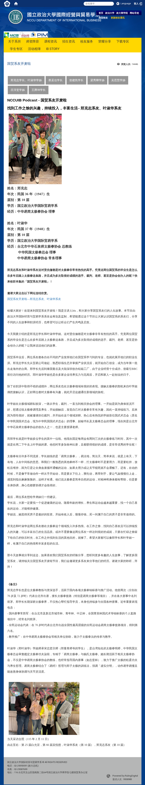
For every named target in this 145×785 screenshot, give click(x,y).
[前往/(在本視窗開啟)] (56, 16)
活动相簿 (34, 49)
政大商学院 (122, 13)
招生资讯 (68, 41)
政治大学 (109, 13)
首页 (101, 13)
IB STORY (52, 49)
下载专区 (122, 41)
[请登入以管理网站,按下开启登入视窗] (7, 3)
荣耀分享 (104, 41)
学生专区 (16, 49)
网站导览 (134, 13)
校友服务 (86, 41)
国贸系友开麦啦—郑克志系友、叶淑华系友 (34, 298)
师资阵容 (32, 41)
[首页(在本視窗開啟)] (15, 3)
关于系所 (14, 41)
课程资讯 (50, 41)
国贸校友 (103, 17)
